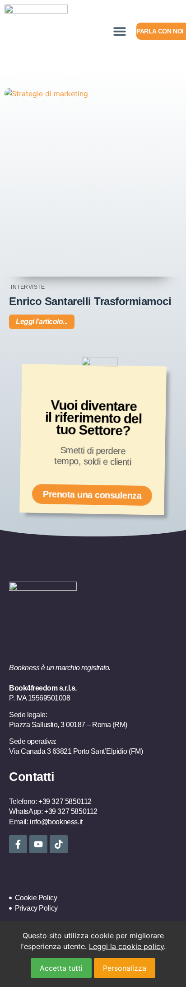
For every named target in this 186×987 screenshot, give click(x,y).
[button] (119, 31)
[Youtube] (38, 844)
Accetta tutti (61, 968)
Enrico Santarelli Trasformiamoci (90, 301)
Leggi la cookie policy (126, 946)
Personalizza (124, 968)
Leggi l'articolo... (42, 321)
